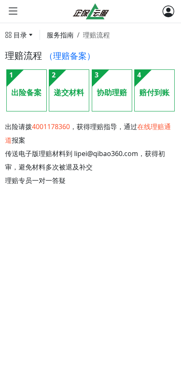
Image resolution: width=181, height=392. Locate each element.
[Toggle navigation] (168, 11)
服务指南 (60, 35)
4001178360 (51, 126)
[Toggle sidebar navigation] (13, 11)
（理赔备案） (70, 55)
